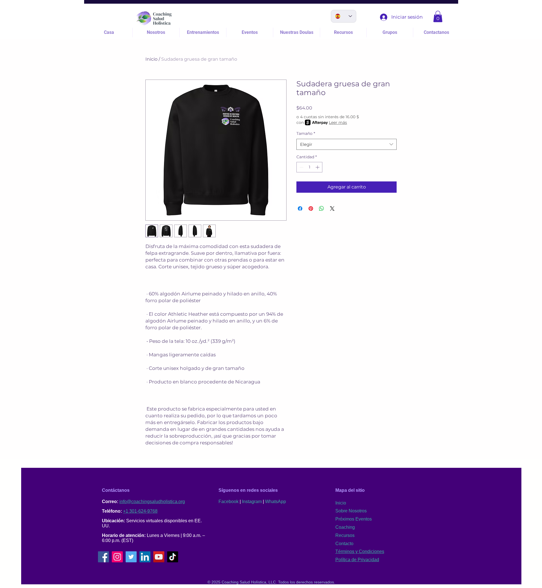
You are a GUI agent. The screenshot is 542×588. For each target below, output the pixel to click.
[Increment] (318, 167)
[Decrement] (300, 167)
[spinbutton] (309, 167)
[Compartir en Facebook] (300, 208)
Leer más (338, 122)
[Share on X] (332, 208)
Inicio (151, 59)
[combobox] (346, 144)
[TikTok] (172, 556)
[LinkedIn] (144, 556)
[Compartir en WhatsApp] (321, 208)
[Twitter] (131, 556)
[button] (438, 16)
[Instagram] (117, 556)
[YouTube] (158, 556)
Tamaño (305, 133)
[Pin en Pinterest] (310, 208)
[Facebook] (103, 556)
